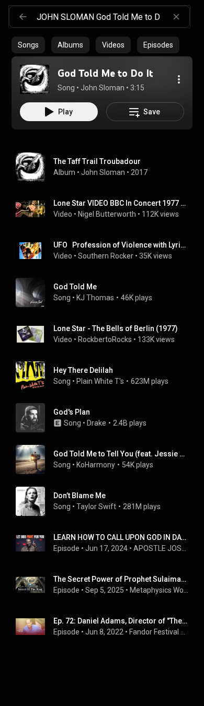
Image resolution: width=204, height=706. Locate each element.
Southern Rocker (105, 256)
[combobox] (113, 16)
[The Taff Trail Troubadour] (106, 167)
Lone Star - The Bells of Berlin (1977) (115, 328)
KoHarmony (95, 465)
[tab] (28, 45)
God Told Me (75, 287)
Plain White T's (100, 381)
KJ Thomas (95, 297)
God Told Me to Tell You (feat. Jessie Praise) (121, 454)
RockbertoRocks (105, 339)
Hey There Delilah (83, 370)
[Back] (23, 16)
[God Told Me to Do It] (34, 79)
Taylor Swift (96, 506)
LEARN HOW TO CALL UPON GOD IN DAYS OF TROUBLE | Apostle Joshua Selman (121, 537)
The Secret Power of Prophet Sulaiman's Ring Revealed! (121, 579)
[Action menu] (178, 79)
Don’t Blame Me (79, 495)
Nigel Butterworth (107, 214)
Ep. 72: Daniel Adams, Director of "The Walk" (121, 621)
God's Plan (71, 412)
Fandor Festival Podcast (159, 632)
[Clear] (176, 16)
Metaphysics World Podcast (159, 590)
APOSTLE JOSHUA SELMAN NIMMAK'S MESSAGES (161, 548)
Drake (96, 423)
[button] (34, 79)
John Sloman (103, 172)
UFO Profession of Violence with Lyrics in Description (121, 245)
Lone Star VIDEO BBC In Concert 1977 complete (121, 203)
